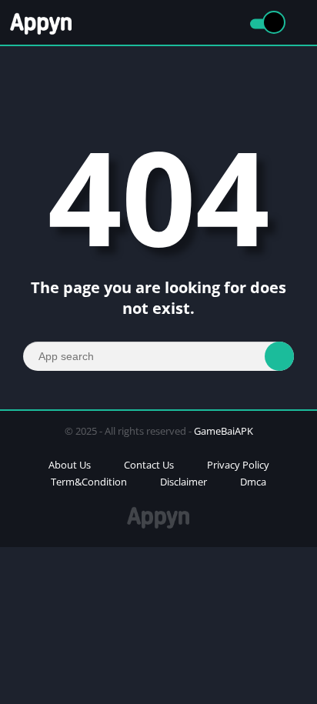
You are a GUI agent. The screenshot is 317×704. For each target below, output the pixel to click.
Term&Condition (89, 482)
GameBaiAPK (223, 431)
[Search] (279, 356)
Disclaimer (183, 482)
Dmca (253, 482)
